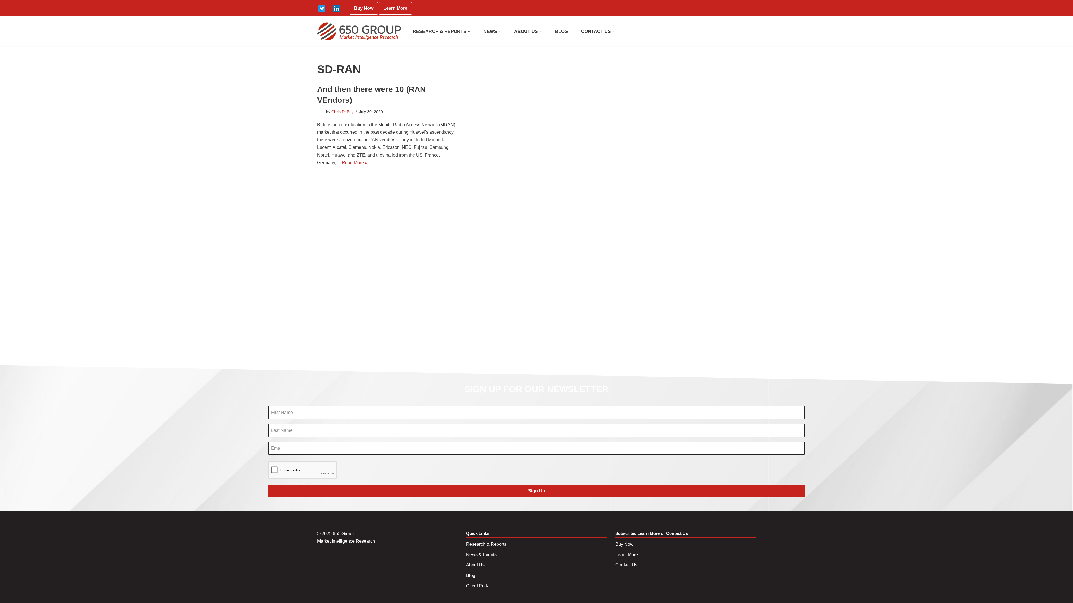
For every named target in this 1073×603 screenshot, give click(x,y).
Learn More (395, 8)
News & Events (481, 554)
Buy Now (363, 8)
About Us (475, 565)
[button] (469, 31)
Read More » (354, 162)
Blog (470, 575)
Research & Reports (486, 544)
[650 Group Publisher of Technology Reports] (359, 31)
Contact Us (626, 565)
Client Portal (478, 585)
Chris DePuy (342, 111)
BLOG (561, 31)
